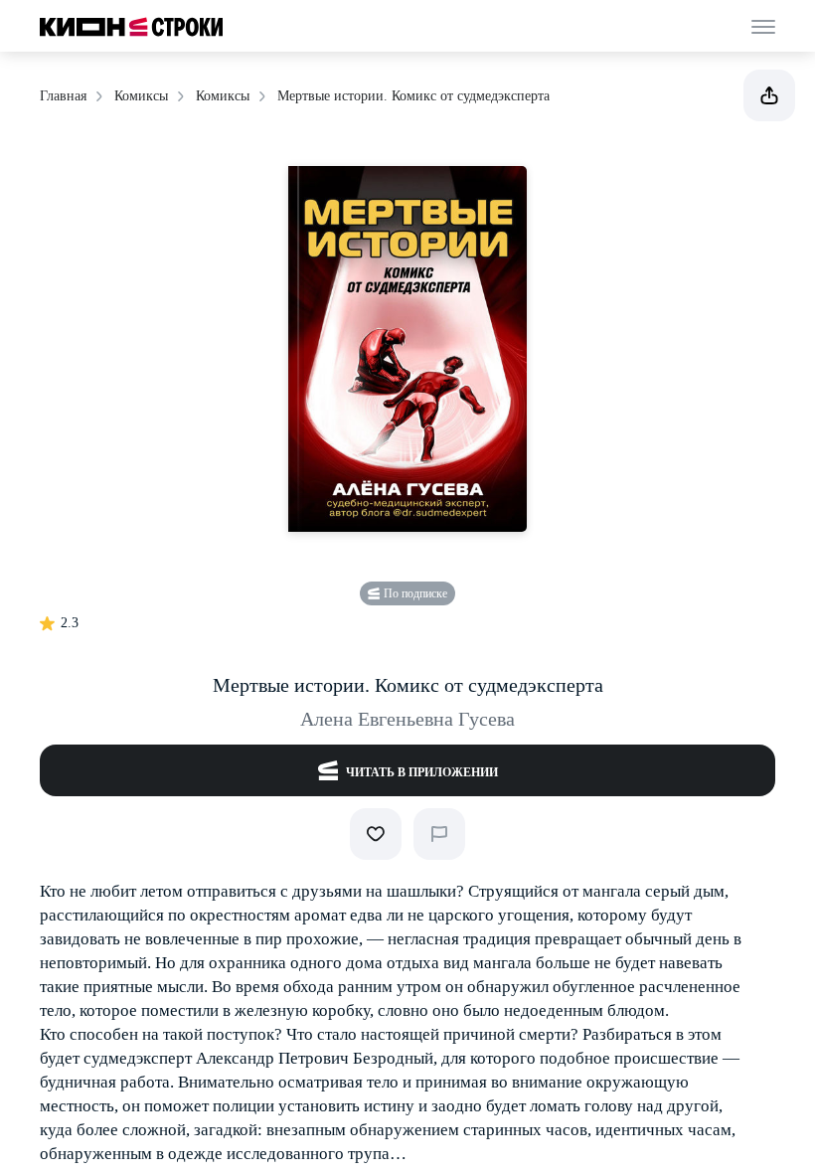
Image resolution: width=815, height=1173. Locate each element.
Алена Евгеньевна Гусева (407, 719)
